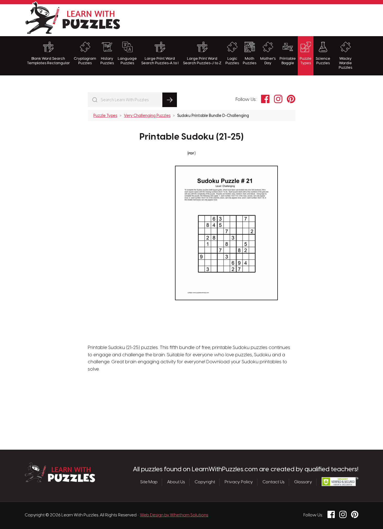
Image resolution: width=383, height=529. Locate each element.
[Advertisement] (256, 19)
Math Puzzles (249, 61)
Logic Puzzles (232, 61)
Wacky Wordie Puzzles (345, 63)
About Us (176, 482)
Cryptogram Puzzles (85, 61)
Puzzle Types (306, 61)
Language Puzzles (127, 61)
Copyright (205, 482)
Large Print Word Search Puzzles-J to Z (202, 61)
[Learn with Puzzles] (60, 480)
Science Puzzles (323, 61)
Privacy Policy (239, 482)
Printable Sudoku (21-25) (191, 137)
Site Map (149, 482)
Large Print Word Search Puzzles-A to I (160, 61)
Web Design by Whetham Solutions (174, 515)
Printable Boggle (288, 61)
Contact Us (273, 482)
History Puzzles (107, 61)
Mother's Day (268, 61)
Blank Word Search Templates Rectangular (48, 61)
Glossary (303, 482)
